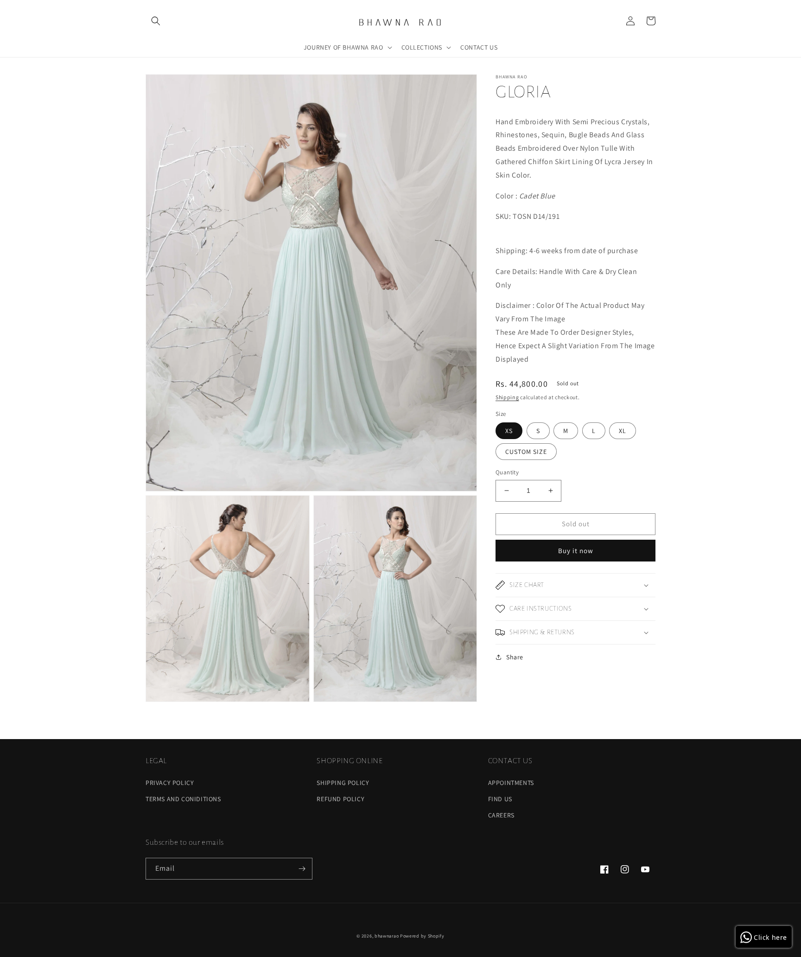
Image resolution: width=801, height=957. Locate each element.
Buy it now (575, 550)
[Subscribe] (302, 869)
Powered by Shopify (422, 936)
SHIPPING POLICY (343, 782)
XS (509, 431)
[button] (156, 21)
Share (514, 657)
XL (622, 431)
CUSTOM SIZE (526, 451)
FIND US (500, 799)
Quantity (507, 472)
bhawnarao (387, 936)
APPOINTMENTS (511, 782)
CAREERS (501, 815)
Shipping (507, 397)
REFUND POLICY (340, 799)
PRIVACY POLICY (170, 782)
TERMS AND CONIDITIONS (183, 799)
